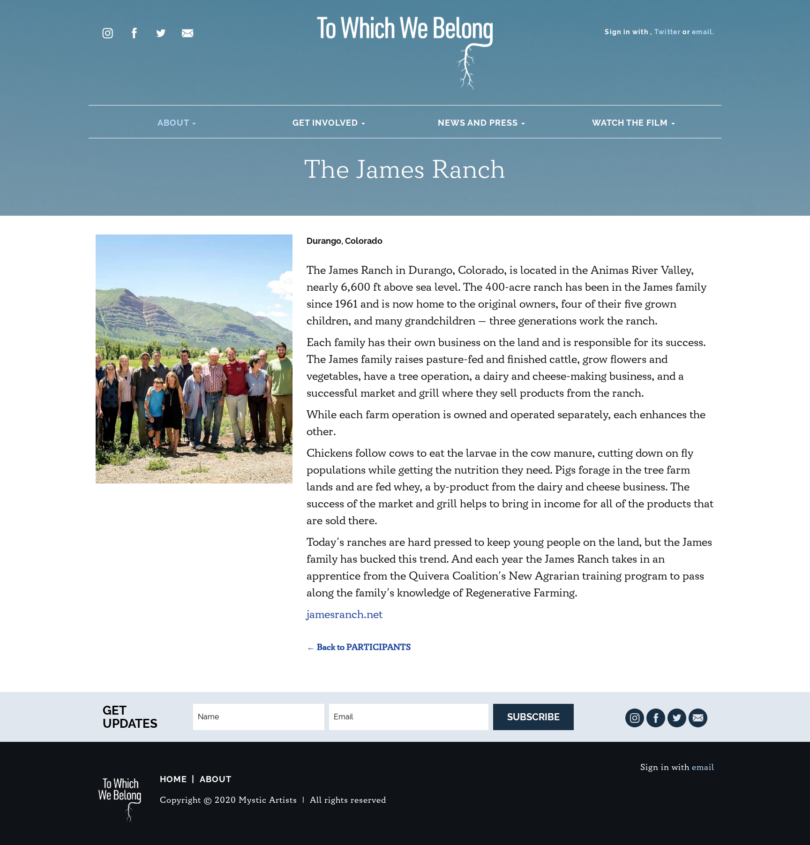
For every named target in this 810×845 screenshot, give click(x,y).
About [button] (174, 123)
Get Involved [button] (326, 123)
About (216, 779)
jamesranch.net (344, 615)
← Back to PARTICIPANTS (359, 647)
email (702, 32)
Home (173, 779)
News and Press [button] (479, 123)
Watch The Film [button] (631, 123)
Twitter (667, 32)
